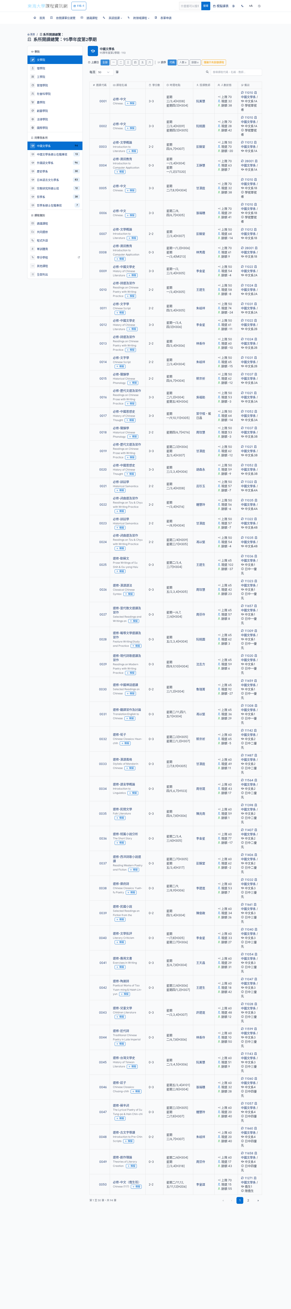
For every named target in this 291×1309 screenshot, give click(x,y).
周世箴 (200, 788)
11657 (249, 606)
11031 (249, 304)
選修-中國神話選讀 (125, 684)
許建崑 (200, 1012)
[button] (112, 18)
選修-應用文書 (122, 958)
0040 (103, 938)
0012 (103, 324)
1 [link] (240, 1200)
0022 (103, 504)
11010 (249, 92)
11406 (249, 855)
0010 (103, 289)
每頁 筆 (104, 72)
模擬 (132, 103)
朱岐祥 (200, 308)
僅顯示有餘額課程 (214, 62)
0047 (103, 1112)
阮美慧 (200, 101)
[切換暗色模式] (259, 6)
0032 (103, 739)
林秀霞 (200, 252)
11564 (249, 780)
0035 (103, 813)
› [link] (256, 107)
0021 (103, 486)
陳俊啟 (200, 913)
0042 (103, 987)
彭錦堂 (200, 146)
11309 (249, 631)
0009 (103, 271)
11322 (249, 482)
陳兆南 (200, 813)
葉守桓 (200, 413)
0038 (103, 888)
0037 (103, 863)
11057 (249, 1103)
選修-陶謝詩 (121, 981)
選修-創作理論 (122, 1157)
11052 (249, 411)
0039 (103, 913)
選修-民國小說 (122, 906)
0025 (103, 564)
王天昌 (200, 962)
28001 (249, 161)
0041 (103, 962)
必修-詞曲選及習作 (125, 498)
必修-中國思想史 (124, 411)
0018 (103, 432)
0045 (103, 1062)
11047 (249, 979)
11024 (249, 285)
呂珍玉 (200, 486)
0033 (103, 764)
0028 (103, 639)
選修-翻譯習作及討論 (127, 709)
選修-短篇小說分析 (125, 834)
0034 (103, 788)
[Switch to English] (242, 6)
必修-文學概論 (122, 142)
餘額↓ (195, 62)
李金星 (200, 271)
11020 (249, 655)
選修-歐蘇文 (121, 558)
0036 (103, 838)
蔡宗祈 (200, 378)
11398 (249, 805)
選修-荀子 (119, 734)
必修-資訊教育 (122, 159)
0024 (103, 542)
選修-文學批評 (122, 933)
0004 (103, 165)
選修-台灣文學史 (124, 1057)
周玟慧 (200, 432)
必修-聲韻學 (121, 374)
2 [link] (248, 1200)
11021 (249, 393)
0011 (103, 308)
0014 (103, 362)
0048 (103, 1137)
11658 (249, 1153)
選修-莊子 (119, 1082)
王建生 (200, 289)
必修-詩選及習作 (124, 283)
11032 (249, 879)
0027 (103, 614)
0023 (103, 523)
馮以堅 (200, 542)
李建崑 (200, 888)
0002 (103, 126)
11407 (249, 830)
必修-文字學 (121, 304)
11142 (249, 730)
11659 (249, 680)
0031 (103, 714)
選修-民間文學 (122, 809)
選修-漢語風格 (122, 759)
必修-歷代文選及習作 (127, 390)
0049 (103, 1161)
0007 (103, 233)
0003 (103, 146)
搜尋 (205, 5)
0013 (103, 343)
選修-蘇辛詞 (121, 1105)
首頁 (32, 34)
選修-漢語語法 (122, 585)
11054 (249, 954)
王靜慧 (200, 165)
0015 (103, 378)
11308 (249, 705)
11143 (249, 1053)
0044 (103, 1037)
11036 (249, 556)
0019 (103, 451)
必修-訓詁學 (121, 482)
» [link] (258, 1200)
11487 (249, 755)
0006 (103, 213)
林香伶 (200, 343)
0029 (103, 664)
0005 (103, 188)
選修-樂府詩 (121, 883)
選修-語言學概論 (124, 784)
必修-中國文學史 (124, 266)
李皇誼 (200, 1184)
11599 (249, 1029)
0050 (103, 1184)
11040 (249, 929)
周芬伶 (200, 614)
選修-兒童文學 (122, 1008)
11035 (249, 500)
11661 (249, 904)
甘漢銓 (200, 188)
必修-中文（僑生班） (127, 1182)
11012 (249, 142)
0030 (103, 689)
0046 (103, 1087)
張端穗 (200, 213)
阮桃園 (200, 126)
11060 (249, 1078)
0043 (103, 1012)
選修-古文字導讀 (124, 1132)
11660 (249, 1128)
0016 (103, 397)
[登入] (233, 6)
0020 (103, 469)
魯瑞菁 (200, 689)
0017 (103, 415)
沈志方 (200, 664)
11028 (249, 1004)
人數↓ (183, 62)
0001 (103, 101)
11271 (249, 1178)
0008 (103, 252)
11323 (249, 581)
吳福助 (200, 397)
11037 (249, 374)
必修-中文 (119, 99)
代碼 (172, 62)
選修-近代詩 (121, 1030)
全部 (105, 62)
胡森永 (200, 469)
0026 (103, 589)
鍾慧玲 (200, 504)
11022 (249, 266)
